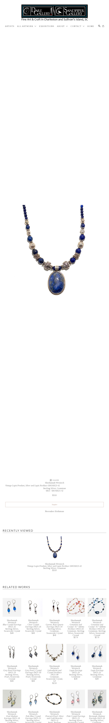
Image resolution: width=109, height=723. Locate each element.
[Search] (99, 26)
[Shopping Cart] (103, 26)
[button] (26, 26)
